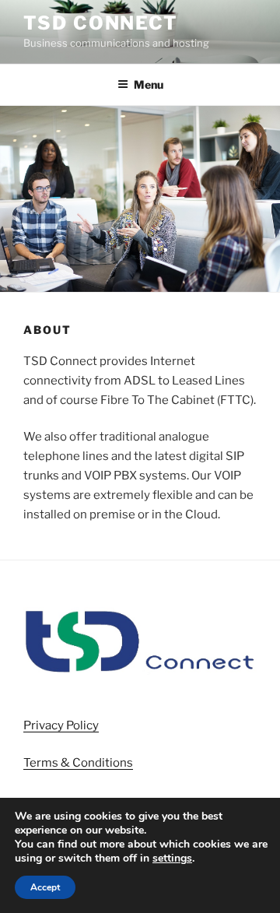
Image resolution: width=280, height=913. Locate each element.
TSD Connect (100, 23)
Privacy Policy (61, 725)
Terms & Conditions (78, 763)
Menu (148, 84)
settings (172, 859)
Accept (45, 887)
